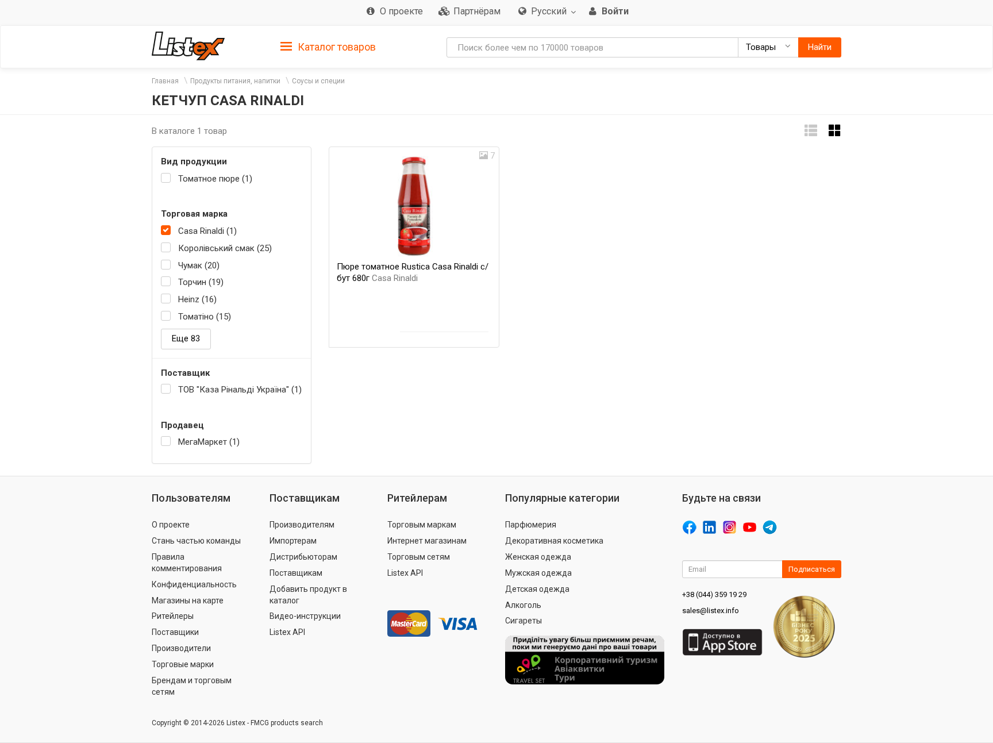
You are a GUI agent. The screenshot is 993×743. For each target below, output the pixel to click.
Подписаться (811, 569)
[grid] (835, 131)
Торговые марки (183, 664)
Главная (165, 81)
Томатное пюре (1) (215, 179)
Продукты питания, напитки (235, 81)
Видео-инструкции (305, 616)
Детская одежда (537, 589)
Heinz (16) (197, 299)
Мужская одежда (538, 573)
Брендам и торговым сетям (192, 686)
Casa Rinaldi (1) (207, 231)
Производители (181, 648)
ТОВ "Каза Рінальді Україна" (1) (240, 389)
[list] (811, 131)
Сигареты (523, 620)
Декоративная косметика (554, 540)
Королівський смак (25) (225, 248)
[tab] (328, 46)
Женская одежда (538, 556)
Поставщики (175, 632)
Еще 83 (186, 338)
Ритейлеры (173, 616)
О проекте (171, 524)
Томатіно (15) (204, 316)
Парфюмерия (530, 524)
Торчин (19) (201, 282)
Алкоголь (523, 605)
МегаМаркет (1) (209, 442)
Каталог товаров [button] (335, 47)
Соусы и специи (318, 81)
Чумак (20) (199, 265)
